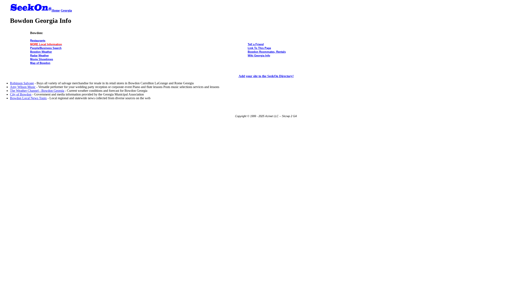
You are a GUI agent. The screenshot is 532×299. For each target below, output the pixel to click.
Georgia (66, 10)
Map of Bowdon (40, 63)
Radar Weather (39, 55)
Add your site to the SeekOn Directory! (266, 76)
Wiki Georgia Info (259, 55)
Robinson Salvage (22, 83)
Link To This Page (259, 48)
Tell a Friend (256, 44)
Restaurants (37, 40)
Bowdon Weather (41, 51)
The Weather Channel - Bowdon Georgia (37, 90)
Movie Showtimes (41, 59)
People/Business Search (46, 48)
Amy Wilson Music (23, 87)
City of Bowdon (20, 94)
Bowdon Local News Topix (28, 98)
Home (56, 10)
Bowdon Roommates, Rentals (267, 51)
